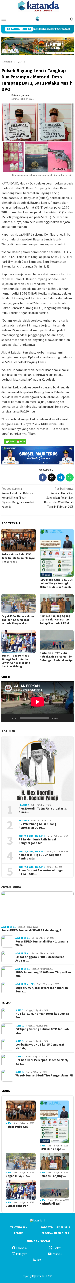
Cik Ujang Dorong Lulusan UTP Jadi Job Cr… (42, 1031)
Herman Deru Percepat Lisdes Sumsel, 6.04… (41, 1061)
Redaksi (19, 1233)
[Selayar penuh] (68, 718)
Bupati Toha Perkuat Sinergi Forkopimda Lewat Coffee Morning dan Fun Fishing (15, 661)
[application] (37, 701)
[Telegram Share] (61, 477)
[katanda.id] (37, 18)
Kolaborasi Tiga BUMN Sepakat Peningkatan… (40, 856)
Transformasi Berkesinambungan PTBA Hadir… (41, 872)
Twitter (57, 1248)
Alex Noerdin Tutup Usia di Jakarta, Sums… (43, 810)
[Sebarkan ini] (43, 477)
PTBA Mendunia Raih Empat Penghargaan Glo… (37, 841)
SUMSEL (19, 1010)
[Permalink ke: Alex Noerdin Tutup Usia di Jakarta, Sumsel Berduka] (37, 768)
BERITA (22, 836)
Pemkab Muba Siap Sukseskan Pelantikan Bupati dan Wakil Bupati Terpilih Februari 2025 (59, 498)
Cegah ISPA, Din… (18, 1176)
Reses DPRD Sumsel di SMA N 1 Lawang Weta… (41, 943)
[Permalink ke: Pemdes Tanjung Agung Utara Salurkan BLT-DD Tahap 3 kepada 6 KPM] (57, 603)
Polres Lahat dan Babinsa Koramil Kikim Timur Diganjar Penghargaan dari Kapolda (17, 498)
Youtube (57, 1254)
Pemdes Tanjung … (53, 1176)
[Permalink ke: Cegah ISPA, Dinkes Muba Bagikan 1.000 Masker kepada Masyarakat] (18, 603)
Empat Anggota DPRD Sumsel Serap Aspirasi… (39, 958)
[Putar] (7, 718)
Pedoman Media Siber (55, 1233)
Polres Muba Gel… (18, 1127)
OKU (33, 984)
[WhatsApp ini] (70, 477)
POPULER (8, 731)
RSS (39, 1260)
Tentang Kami (19, 1227)
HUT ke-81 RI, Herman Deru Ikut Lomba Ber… (42, 1015)
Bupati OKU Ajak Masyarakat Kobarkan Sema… (41, 989)
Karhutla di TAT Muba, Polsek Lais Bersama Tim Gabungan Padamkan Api (56, 656)
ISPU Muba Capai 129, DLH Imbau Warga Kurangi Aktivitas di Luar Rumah (56, 583)
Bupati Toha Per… (18, 1206)
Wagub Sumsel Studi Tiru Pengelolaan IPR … (44, 1077)
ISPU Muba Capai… (52, 1149)
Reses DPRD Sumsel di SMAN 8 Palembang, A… (32, 930)
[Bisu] (62, 718)
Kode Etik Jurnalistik (55, 1227)
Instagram (21, 1254)
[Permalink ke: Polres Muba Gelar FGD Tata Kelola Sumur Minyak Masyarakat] (18, 540)
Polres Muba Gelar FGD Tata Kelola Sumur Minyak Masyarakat (18, 557)
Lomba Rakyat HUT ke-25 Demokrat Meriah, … (39, 1046)
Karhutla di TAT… (51, 1203)
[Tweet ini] (52, 477)
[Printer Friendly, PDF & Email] (15, 441)
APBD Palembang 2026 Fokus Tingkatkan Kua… (43, 974)
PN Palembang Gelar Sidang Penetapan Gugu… (37, 825)
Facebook (21, 1248)
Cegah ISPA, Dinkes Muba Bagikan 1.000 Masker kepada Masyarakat (17, 619)
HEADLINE (24, 805)
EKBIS (30, 836)
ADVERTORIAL (11, 887)
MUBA (8, 1123)
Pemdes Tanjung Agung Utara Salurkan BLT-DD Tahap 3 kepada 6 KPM (55, 619)
